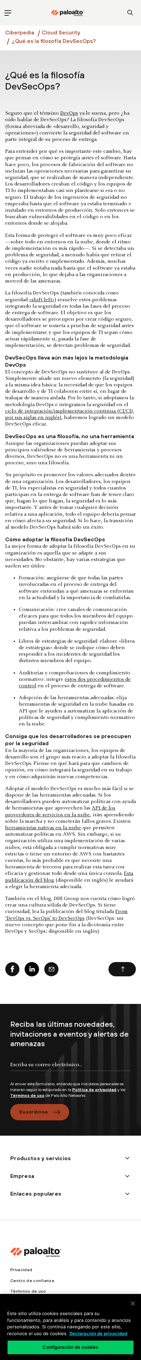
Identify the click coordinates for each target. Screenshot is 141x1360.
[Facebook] (12, 969)
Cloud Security (61, 32)
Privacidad (21, 1269)
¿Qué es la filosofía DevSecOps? (54, 41)
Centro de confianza (32, 1280)
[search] (130, 12)
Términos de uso (27, 1095)
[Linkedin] (32, 969)
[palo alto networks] (67, 13)
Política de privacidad (94, 1089)
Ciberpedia (19, 32)
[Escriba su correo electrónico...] (70, 1070)
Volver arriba (122, 969)
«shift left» (41, 300)
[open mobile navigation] (7, 12)
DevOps (69, 113)
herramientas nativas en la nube (43, 828)
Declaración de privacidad (98, 1333)
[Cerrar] (132, 1303)
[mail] (51, 969)
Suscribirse (33, 1112)
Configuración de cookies (70, 1347)
